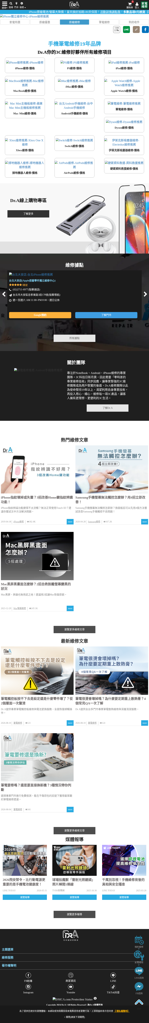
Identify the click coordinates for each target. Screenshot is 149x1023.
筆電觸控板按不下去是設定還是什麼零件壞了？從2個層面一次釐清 (37, 701)
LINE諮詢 (139, 978)
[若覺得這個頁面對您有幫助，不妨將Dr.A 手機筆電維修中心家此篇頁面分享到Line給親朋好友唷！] (126, 29)
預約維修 (139, 947)
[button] (15, 22)
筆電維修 (17, 723)
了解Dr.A (107, 408)
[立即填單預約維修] (139, 939)
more (70, 521)
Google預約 (40, 315)
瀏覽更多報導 (74, 914)
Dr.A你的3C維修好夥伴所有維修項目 (75, 52)
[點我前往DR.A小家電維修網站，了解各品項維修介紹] (139, 955)
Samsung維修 (94, 521)
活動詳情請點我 (94, 11)
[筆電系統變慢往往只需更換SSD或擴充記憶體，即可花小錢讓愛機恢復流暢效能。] (37, 757)
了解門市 (106, 315)
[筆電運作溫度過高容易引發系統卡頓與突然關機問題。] (111, 670)
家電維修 (139, 962)
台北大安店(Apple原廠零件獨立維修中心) (32, 280)
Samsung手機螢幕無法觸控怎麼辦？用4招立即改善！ (110, 500)
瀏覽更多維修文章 (74, 629)
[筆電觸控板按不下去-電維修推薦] (37, 670)
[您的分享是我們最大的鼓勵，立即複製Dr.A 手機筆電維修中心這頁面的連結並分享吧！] (136, 29)
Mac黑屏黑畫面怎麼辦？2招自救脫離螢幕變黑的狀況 (36, 586)
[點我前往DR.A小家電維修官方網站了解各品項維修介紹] (144, 5)
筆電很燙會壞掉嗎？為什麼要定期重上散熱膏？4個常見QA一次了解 (110, 701)
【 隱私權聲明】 (122, 1011)
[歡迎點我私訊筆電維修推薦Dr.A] (139, 986)
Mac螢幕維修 (19, 608)
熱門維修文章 (74, 440)
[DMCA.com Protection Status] (73, 998)
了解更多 (28, 213)
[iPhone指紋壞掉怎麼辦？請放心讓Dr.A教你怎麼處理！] (37, 469)
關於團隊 (76, 362)
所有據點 (74, 338)
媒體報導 (74, 839)
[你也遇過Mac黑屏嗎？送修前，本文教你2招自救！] (37, 556)
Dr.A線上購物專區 (28, 200)
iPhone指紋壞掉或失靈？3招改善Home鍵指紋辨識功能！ (37, 500)
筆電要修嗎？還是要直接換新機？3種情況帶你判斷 (36, 787)
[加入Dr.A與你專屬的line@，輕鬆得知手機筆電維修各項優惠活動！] (139, 970)
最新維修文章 (74, 641)
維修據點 (74, 265)
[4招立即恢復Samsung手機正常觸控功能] (111, 469)
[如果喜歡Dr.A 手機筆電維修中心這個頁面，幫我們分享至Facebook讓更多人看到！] (145, 29)
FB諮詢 (139, 993)
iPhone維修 (18, 521)
